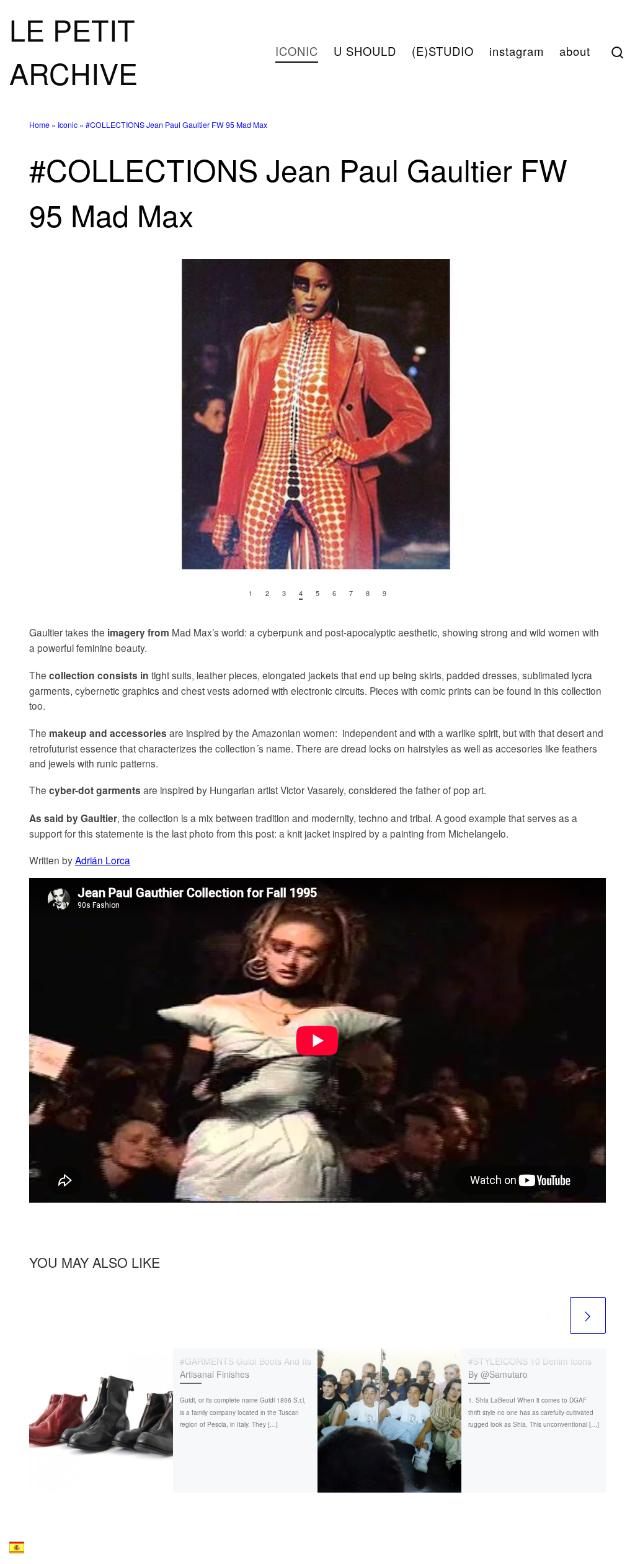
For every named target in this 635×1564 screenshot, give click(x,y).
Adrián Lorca (102, 860)
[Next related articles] (588, 1315)
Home (39, 124)
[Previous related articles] (548, 1315)
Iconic (68, 124)
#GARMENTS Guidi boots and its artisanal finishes (245, 1367)
